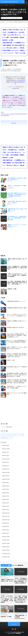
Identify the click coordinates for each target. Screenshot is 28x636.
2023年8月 (4, 526)
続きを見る (14, 123)
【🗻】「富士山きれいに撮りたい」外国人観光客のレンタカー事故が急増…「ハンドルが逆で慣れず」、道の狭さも (14, 47)
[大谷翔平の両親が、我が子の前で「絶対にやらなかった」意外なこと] (4, 204)
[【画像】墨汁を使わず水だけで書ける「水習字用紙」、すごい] (4, 211)
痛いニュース (9, 437)
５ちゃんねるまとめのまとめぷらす (17, 632)
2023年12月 (4, 513)
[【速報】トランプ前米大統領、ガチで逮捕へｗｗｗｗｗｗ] (4, 188)
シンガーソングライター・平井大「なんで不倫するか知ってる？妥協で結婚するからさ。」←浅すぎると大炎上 (14, 53)
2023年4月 (4, 540)
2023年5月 (4, 536)
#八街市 (12, 82)
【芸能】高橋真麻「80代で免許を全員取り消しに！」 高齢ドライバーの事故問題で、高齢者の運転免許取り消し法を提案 (14, 45)
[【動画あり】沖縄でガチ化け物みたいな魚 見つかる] (4, 261)
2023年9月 (4, 523)
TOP (1, 5)
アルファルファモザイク (6, 434)
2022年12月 (4, 553)
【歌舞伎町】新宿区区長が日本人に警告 (16, 307)
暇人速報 (3, 437)
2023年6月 (4, 533)
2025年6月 (4, 452)
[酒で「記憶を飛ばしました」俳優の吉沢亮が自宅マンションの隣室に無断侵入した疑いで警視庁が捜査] (4, 219)
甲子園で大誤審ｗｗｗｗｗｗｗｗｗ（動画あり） (14, 50)
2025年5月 (4, 455)
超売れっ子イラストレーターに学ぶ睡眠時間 (16, 393)
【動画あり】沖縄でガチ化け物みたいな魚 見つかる (14, 29)
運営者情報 (18, 633)
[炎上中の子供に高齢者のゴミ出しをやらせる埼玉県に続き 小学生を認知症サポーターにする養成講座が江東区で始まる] (4, 195)
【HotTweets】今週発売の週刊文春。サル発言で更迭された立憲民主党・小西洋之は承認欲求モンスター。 (16, 335)
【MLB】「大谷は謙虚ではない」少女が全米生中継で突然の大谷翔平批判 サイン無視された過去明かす (14, 32)
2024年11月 (4, 475)
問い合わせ (6, 5)
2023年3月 (4, 543)
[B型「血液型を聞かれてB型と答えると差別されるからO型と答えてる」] (4, 180)
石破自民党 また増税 (7, 40)
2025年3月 (4, 462)
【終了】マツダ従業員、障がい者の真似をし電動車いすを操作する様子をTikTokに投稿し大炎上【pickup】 (17, 355)
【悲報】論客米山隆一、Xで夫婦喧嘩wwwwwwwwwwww (14, 42)
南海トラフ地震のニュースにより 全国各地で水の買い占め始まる (16, 347)
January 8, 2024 (15, 88)
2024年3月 (4, 502)
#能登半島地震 (17, 82)
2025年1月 (4, 469)
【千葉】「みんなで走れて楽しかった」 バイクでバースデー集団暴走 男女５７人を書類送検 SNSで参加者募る (14, 34)
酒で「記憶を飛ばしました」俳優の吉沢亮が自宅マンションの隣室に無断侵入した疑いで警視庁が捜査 (17, 218)
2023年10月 (4, 519)
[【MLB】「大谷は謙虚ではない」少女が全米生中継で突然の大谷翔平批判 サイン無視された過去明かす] (4, 269)
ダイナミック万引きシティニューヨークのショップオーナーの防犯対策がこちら (16, 315)
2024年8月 (4, 486)
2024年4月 (4, 499)
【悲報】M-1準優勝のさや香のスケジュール (16, 321)
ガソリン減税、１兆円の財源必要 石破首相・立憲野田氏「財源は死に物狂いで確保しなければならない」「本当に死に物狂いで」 (14, 37)
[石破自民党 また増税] (4, 291)
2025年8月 (4, 445)
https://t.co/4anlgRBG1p (19, 80)
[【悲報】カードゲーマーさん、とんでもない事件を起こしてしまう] (4, 227)
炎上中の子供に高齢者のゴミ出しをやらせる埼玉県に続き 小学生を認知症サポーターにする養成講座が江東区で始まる (17, 195)
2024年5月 (4, 496)
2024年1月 (4, 509)
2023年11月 (4, 516)
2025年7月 (4, 448)
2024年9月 (4, 482)
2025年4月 (4, 459)
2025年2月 (4, 465)
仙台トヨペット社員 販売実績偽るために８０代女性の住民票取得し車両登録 (16, 341)
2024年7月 (4, 489)
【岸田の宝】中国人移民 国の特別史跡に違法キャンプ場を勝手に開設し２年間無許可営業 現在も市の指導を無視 (16, 381)
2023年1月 (4, 550)
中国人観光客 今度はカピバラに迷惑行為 (17, 366)
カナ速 (14, 434)
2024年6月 (4, 492)
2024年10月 (4, 479)
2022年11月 (4, 556)
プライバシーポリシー (11, 633)
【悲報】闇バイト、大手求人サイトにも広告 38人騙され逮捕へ (16, 387)
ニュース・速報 (5, 426)
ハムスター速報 (20, 434)
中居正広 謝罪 (10, 360)
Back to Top (14, 624)
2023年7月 (4, 529)
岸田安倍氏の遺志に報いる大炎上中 (15, 327)
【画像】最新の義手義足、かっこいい (16, 301)
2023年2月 (4, 546)
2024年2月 (4, 506)
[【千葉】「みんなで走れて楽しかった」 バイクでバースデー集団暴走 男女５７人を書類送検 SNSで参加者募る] (4, 276)
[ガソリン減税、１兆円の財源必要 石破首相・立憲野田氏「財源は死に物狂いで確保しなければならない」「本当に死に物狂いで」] (4, 284)
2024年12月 (4, 472)
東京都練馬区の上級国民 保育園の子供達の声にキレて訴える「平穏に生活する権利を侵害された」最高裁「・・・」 (16, 375)
